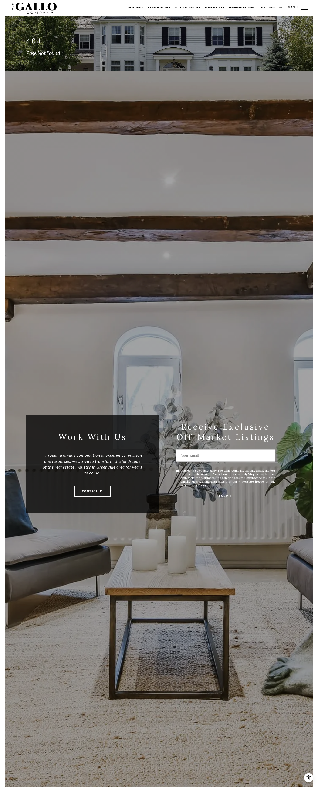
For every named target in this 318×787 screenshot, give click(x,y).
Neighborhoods (242, 7)
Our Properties (187, 7)
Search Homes (159, 7)
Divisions (135, 7)
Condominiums (271, 7)
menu (293, 7)
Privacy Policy (197, 485)
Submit (225, 496)
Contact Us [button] (92, 491)
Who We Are (214, 7)
